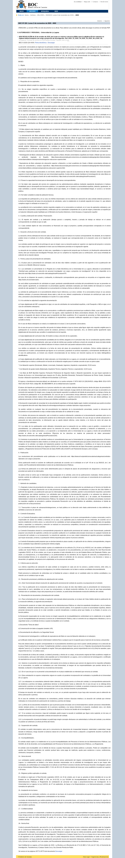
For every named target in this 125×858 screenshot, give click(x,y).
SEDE (56, 11)
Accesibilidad (78, 1)
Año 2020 (40, 15)
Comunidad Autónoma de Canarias (21, 5)
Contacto (95, 1)
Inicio (22, 11)
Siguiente (107, 21)
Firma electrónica (41, 43)
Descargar (51, 43)
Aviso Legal (86, 857)
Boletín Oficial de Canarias (37, 5)
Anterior (99, 21)
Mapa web (87, 1)
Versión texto (104, 1)
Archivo (32, 11)
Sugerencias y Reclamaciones (99, 857)
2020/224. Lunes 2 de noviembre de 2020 (59, 15)
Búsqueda (45, 11)
